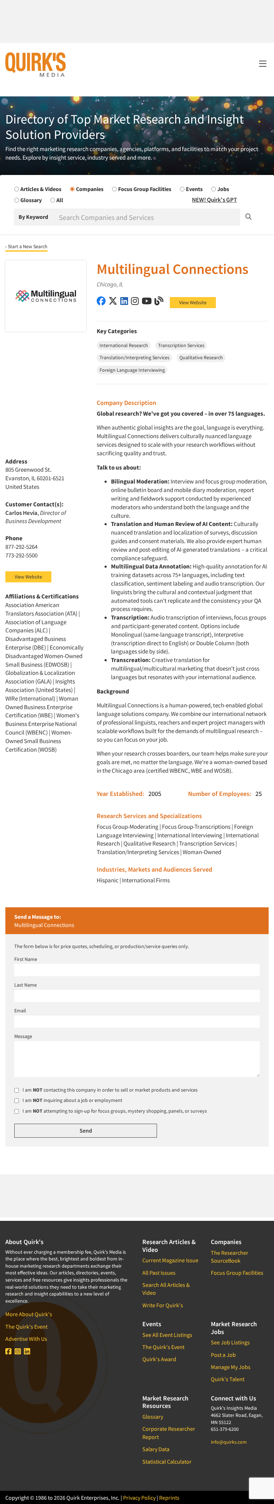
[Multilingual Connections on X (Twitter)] (112, 300)
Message (23, 1036)
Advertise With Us (26, 1338)
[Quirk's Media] (35, 64)
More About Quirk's (28, 1314)
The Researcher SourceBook (229, 1256)
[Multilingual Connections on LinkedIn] (124, 300)
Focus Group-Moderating (127, 827)
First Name (25, 959)
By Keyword (33, 216)
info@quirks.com (229, 1442)
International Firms (146, 880)
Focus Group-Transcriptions (196, 827)
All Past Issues (159, 1272)
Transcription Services (206, 843)
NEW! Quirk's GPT (214, 200)
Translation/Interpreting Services (138, 852)
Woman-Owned (202, 852)
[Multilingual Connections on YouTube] (147, 300)
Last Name (25, 985)
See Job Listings (230, 1342)
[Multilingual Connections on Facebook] (101, 300)
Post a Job (223, 1354)
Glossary (152, 1416)
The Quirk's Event (26, 1326)
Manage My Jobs (230, 1366)
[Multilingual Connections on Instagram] (135, 300)
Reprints (169, 1497)
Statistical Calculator (167, 1461)
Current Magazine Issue (170, 1260)
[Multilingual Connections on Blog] (158, 300)
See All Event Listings (167, 1334)
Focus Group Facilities (237, 1272)
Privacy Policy (139, 1497)
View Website (193, 302)
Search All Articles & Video (166, 1288)
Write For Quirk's (162, 1305)
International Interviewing (189, 835)
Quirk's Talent (227, 1379)
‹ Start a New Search (26, 246)
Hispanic (107, 880)
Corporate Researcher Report (168, 1432)
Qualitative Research (149, 843)
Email (20, 1010)
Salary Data (155, 1449)
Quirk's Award (159, 1359)
